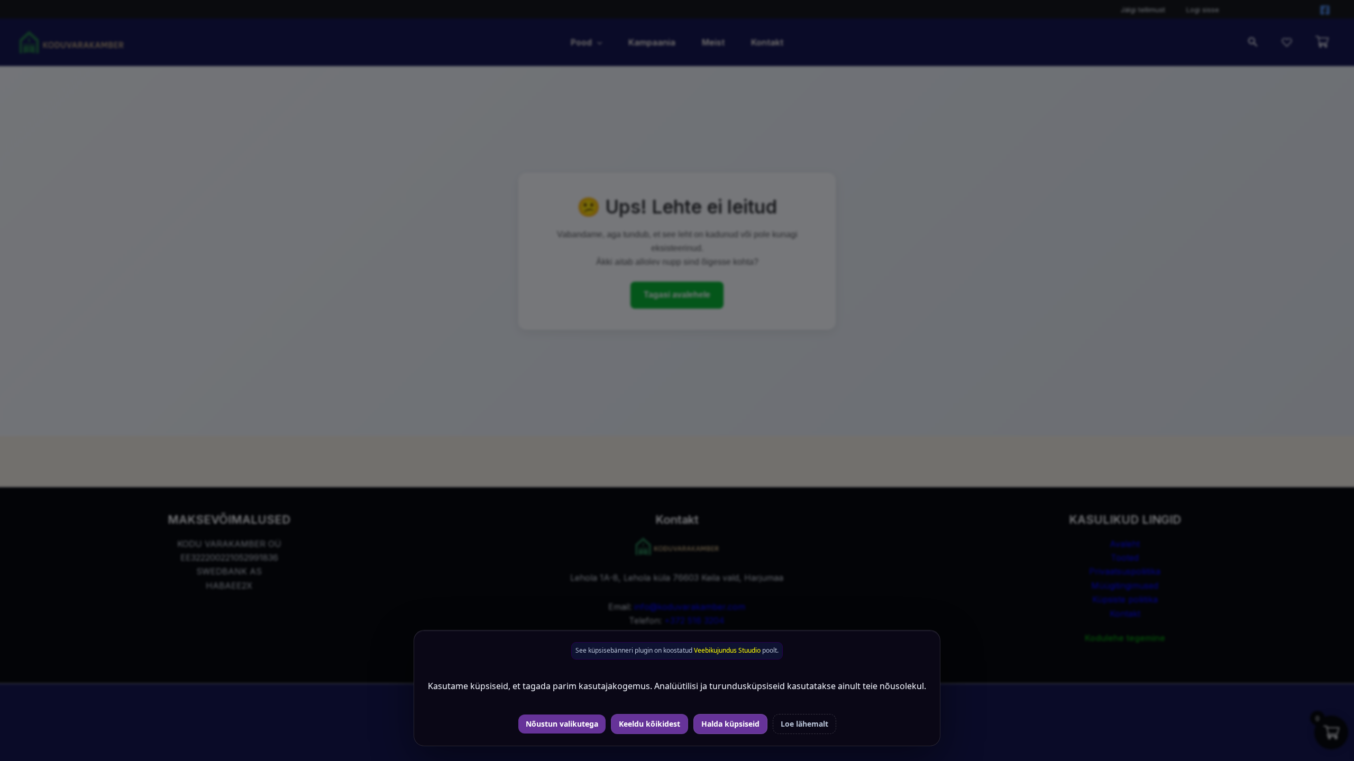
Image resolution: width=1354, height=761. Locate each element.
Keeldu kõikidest (649, 724)
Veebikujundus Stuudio (727, 650)
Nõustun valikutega (562, 724)
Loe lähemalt (804, 724)
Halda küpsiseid (730, 724)
